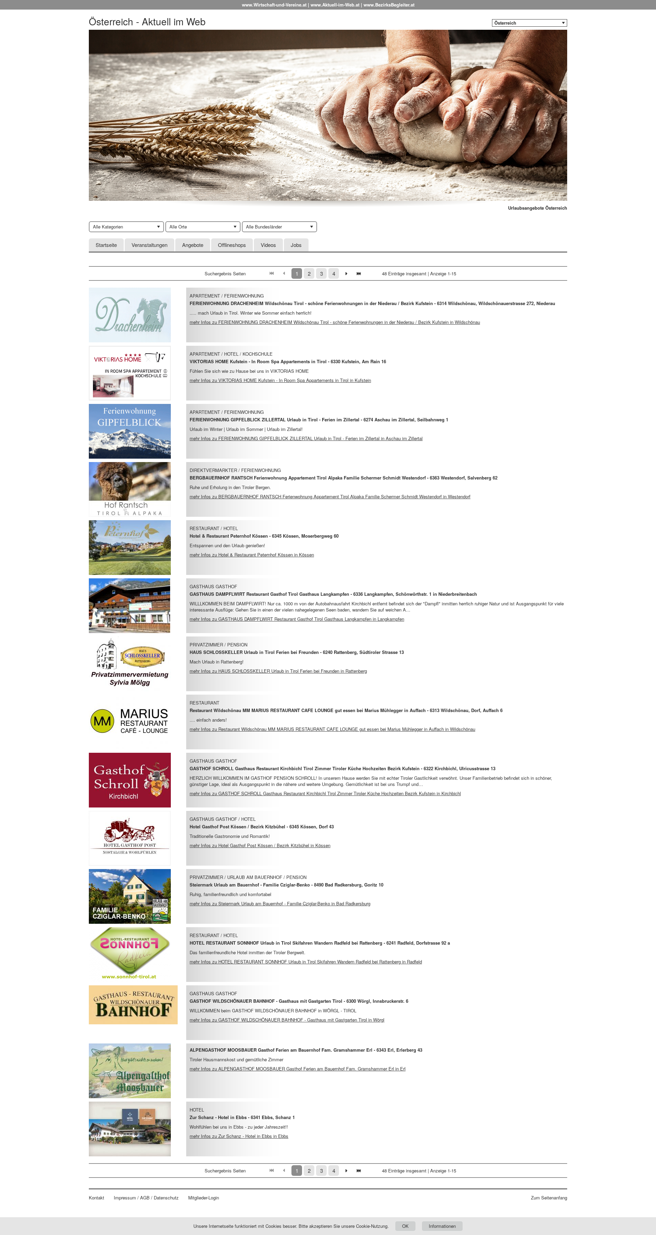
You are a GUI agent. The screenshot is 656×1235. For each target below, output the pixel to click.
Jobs (296, 244)
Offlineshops (232, 244)
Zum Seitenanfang (549, 1198)
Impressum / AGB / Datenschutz (146, 1198)
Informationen (442, 1226)
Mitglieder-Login (203, 1198)
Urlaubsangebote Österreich (537, 208)
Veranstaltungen (149, 244)
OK (405, 1226)
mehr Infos (335, 322)
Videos (268, 244)
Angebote (192, 244)
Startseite (106, 244)
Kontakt (96, 1198)
